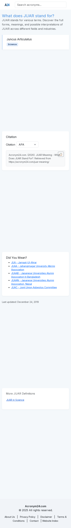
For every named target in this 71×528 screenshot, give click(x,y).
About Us (10, 516)
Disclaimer (46, 516)
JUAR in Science (15, 399)
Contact (34, 520)
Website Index (50, 520)
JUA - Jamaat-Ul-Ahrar (24, 262)
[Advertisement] (35, 90)
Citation (10, 144)
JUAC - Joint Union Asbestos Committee (34, 287)
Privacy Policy (27, 516)
